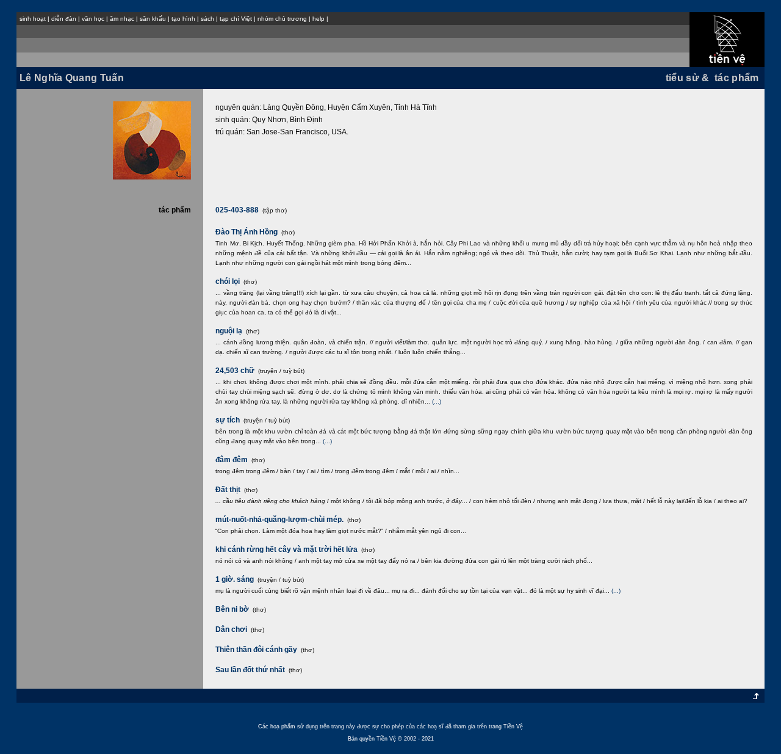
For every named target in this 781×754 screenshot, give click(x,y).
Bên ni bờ (232, 609)
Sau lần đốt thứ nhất (250, 669)
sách (207, 18)
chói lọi (227, 281)
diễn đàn (63, 18)
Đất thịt (227, 489)
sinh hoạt (33, 18)
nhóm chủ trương (282, 18)
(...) (436, 401)
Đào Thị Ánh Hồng (246, 232)
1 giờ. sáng (234, 579)
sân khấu (153, 18)
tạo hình (183, 18)
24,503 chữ (234, 370)
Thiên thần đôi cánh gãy (256, 649)
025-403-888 (238, 210)
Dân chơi (231, 629)
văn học (93, 18)
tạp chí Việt (236, 18)
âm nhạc (122, 18)
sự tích (227, 420)
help (318, 18)
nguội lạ (228, 331)
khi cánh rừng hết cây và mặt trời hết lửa (286, 549)
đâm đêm (231, 459)
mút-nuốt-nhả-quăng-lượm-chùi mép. (279, 519)
